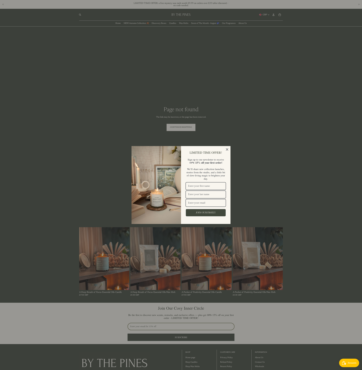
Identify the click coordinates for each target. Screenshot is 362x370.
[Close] (227, 149)
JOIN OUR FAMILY (206, 212)
